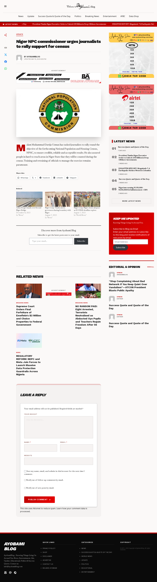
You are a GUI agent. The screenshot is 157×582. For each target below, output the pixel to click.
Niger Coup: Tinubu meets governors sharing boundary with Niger (58, 210)
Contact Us (48, 564)
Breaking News (92, 16)
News (20, 16)
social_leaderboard (5, 572)
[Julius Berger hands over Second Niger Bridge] (29, 199)
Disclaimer (47, 556)
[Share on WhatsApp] (5, 68)
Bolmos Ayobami (50, 568)
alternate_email (10, 572)
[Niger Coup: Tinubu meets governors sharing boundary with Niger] (58, 199)
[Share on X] (5, 54)
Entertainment (110, 16)
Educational (86, 568)
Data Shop (134, 16)
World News (86, 556)
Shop (45, 552)
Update (30, 16)
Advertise (47, 560)
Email (63, 442)
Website (28, 455)
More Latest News (131, 201)
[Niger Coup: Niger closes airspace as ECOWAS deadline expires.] (87, 199)
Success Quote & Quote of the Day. (54, 16)
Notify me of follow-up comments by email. (44, 480)
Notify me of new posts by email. (40, 488)
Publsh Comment (39, 499)
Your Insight (30, 414)
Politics (78, 16)
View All (150, 267)
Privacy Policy (49, 548)
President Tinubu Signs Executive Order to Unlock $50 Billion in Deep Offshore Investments (67, 24)
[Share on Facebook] (5, 61)
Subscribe (81, 241)
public (15, 572)
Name (27, 442)
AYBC (122, 16)
